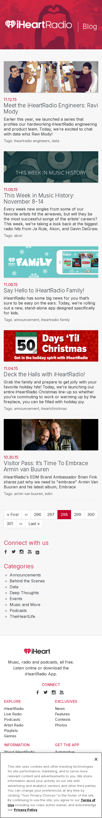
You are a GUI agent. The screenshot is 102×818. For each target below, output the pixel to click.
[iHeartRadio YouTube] (30, 552)
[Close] (96, 759)
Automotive (65, 752)
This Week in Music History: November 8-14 (39, 198)
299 (78, 514)
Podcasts (18, 610)
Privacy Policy (25, 810)
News (60, 708)
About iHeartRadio (19, 752)
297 (52, 514)
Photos (61, 725)
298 (66, 515)
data (55, 141)
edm (48, 494)
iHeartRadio (51, 651)
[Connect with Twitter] (14, 552)
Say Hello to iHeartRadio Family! (44, 290)
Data (14, 586)
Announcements (25, 574)
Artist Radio (14, 725)
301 (11, 523)
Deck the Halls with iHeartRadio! (44, 374)
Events (16, 598)
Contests (63, 719)
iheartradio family (55, 320)
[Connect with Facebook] (6, 552)
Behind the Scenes (27, 580)
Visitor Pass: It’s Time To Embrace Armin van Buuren (46, 466)
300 (92, 514)
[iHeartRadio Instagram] (22, 552)
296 (38, 514)
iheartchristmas (54, 408)
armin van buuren (28, 494)
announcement (26, 320)
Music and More (25, 604)
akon (18, 235)
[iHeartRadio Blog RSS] (37, 552)
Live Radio (13, 714)
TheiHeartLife (22, 616)
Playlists (11, 730)
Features (62, 714)
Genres (10, 736)
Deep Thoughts (24, 592)
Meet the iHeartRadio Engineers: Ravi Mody (51, 108)
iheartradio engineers (32, 141)
